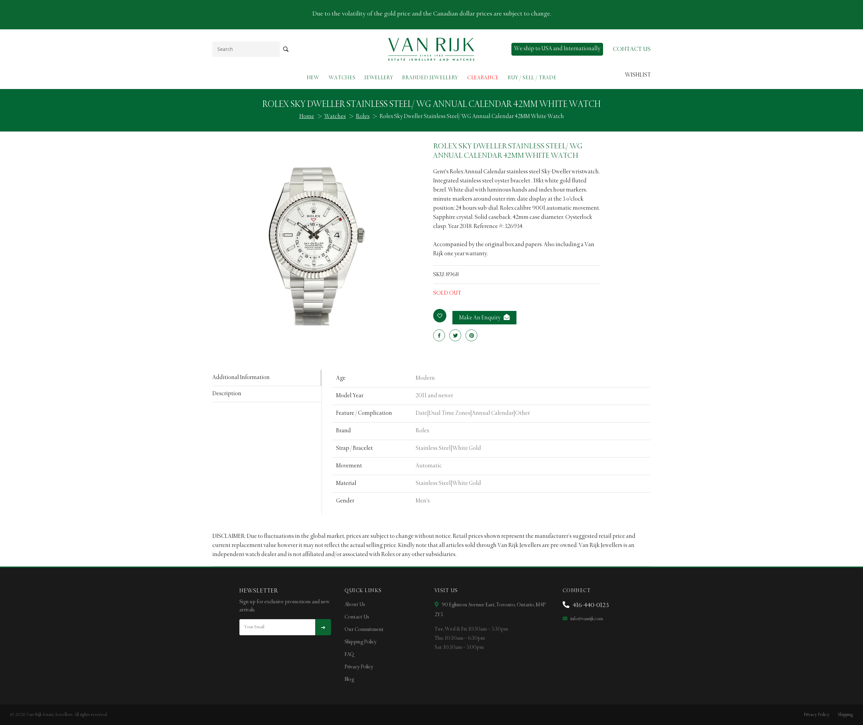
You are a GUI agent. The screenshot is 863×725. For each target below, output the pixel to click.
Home (306, 117)
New (313, 78)
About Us (355, 604)
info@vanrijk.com (586, 618)
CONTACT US (632, 49)
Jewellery (378, 78)
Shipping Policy (361, 642)
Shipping (845, 714)
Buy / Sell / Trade (532, 78)
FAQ (349, 654)
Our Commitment (364, 629)
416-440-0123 (590, 605)
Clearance (483, 78)
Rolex (362, 117)
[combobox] (246, 49)
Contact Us (357, 617)
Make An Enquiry (480, 318)
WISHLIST (638, 75)
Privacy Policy (359, 667)
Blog (349, 679)
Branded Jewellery (430, 78)
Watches (342, 78)
